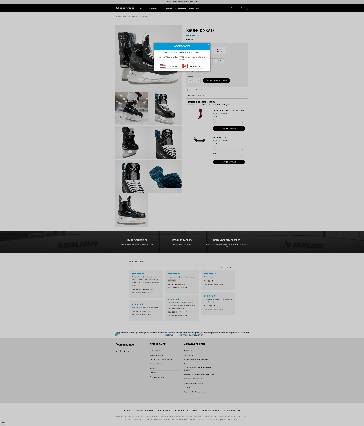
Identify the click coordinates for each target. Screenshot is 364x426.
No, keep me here (195, 66)
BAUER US (173, 66)
